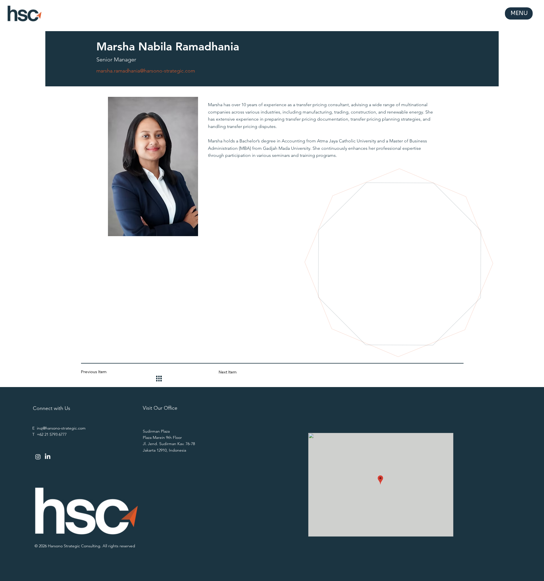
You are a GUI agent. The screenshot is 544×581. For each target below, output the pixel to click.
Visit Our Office (160, 408)
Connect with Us (51, 408)
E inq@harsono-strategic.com (59, 428)
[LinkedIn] (47, 456)
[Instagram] (38, 456)
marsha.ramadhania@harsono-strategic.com (145, 71)
